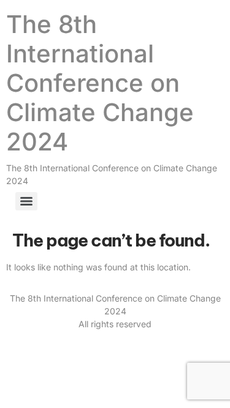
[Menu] (26, 201)
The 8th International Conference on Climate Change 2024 (100, 83)
